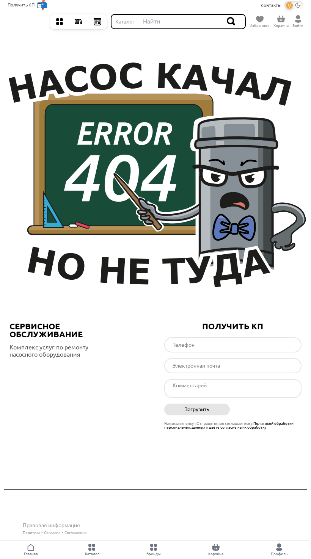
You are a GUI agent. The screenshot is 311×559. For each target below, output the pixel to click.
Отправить (269, 410)
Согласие (52, 533)
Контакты (271, 5)
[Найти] (231, 21)
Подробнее (41, 370)
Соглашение (75, 533)
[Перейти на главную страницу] (27, 21)
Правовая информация (51, 525)
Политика (31, 533)
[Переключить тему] (293, 5)
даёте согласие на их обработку (237, 427)
